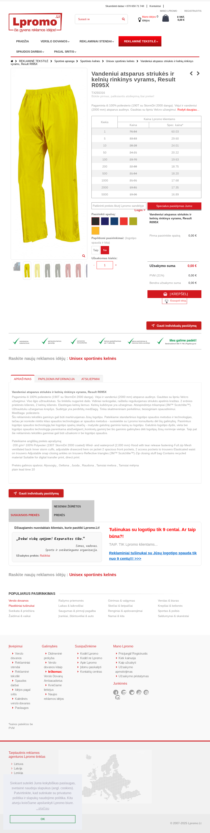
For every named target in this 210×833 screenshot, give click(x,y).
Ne (105, 250)
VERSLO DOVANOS (54, 41)
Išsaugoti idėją (178, 300)
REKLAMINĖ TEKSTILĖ (140, 41)
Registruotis (192, 11)
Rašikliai (45, 555)
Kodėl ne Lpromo (91, 658)
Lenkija (18, 773)
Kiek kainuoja (127, 658)
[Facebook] (115, 692)
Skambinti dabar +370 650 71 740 (124, 6)
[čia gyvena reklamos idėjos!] (35, 15)
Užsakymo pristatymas (134, 676)
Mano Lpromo (168, 11)
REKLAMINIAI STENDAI (96, 41)
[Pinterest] (146, 692)
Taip (95, 250)
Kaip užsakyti (127, 662)
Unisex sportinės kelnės (120, 61)
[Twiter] (131, 692)
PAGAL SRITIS (64, 51)
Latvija (18, 768)
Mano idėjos (149, 16)
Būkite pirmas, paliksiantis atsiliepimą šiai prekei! (122, 96)
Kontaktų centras (91, 671)
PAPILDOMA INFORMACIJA (56, 379)
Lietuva (18, 764)
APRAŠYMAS (22, 379)
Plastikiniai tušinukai (21, 605)
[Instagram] (117, 697)
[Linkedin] (123, 692)
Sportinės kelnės (90, 61)
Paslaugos (22, 707)
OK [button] (43, 819)
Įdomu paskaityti (90, 667)
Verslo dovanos (19, 600)
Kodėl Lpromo (89, 653)
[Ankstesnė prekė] (191, 74)
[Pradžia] (12, 61)
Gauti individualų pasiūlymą (176, 325)
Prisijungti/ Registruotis (133, 653)
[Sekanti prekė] (198, 74)
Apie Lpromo (88, 662)
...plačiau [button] (42, 808)
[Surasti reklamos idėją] (123, 18)
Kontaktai (155, 6)
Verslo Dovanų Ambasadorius (53, 676)
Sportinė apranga (64, 61)
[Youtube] (139, 692)
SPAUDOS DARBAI (29, 51)
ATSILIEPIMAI (90, 379)
